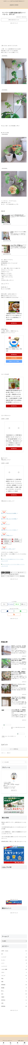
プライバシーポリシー (7, 1040)
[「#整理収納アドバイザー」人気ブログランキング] (6, 539)
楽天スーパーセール (15, 576)
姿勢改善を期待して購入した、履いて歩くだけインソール (13, 841)
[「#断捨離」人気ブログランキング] (17, 539)
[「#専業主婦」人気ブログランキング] (6, 541)
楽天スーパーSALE (6, 576)
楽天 (3, 572)
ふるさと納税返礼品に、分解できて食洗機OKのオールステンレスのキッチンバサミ (14, 832)
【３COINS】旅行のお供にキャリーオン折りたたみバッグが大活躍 (13, 828)
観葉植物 (8, 572)
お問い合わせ (21, 1040)
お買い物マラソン (22, 572)
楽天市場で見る (14, 323)
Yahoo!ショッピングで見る (14, 361)
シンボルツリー (5, 574)
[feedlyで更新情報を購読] (20, 611)
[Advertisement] (14, 33)
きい (14, 780)
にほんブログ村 (4, 560)
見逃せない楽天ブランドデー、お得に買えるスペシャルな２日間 (13, 823)
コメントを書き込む (14, 749)
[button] (24, 604)
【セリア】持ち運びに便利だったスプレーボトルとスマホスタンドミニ (13, 837)
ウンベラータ (14, 572)
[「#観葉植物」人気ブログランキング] (17, 541)
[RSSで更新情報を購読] (14, 614)
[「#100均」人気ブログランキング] (6, 543)
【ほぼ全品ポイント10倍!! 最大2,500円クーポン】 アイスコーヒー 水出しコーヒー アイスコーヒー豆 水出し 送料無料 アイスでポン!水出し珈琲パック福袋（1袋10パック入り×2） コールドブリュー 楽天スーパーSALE (14, 485)
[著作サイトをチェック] (7, 611)
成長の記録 (12, 574)
